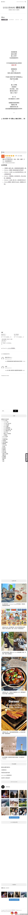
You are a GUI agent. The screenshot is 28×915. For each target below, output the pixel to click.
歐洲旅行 (4, 448)
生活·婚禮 (4, 452)
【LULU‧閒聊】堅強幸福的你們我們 (13, 170)
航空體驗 (4, 456)
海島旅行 (4, 449)
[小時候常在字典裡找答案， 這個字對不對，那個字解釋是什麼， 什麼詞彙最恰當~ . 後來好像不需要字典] (5, 811)
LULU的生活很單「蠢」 (8, 429)
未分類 (3, 446)
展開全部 (3, 419)
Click (26, 457)
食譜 (3, 461)
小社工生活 (6, 432)
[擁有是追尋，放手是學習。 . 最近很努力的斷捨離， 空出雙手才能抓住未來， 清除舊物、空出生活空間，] (14, 803)
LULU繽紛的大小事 (7, 430)
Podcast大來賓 (5, 436)
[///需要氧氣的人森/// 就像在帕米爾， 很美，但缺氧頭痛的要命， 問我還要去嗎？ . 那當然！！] (23, 811)
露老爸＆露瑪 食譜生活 (5, 767)
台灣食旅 (4, 440)
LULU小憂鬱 (6, 426)
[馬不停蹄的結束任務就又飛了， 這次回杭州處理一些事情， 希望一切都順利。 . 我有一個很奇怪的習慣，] (5, 803)
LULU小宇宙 (4, 420)
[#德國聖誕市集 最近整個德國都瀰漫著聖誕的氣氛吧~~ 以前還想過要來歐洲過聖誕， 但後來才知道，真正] (5, 794)
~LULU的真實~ (4, 19)
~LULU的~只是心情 (7, 423)
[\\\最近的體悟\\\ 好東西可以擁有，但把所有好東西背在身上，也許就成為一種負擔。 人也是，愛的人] (14, 811)
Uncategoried (4, 437)
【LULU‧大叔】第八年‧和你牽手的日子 (15, 180)
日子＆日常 (4, 445)
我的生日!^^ (3, 334)
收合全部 (7, 419)
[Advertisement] (14, 36)
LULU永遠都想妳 (7, 427)
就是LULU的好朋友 (7, 433)
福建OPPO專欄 (5, 453)
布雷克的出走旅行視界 (5, 772)
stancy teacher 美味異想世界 (6, 775)
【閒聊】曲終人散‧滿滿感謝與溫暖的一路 (15, 168)
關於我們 (4, 458)
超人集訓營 (16, 334)
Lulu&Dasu (11, 19)
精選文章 (4, 455)
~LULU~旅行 (6, 422)
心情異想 (5, 435)
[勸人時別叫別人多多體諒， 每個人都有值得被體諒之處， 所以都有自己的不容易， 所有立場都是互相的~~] (14, 794)
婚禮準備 (4, 443)
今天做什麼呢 (5, 439)
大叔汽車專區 (5, 442)
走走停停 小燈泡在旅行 (5, 777)
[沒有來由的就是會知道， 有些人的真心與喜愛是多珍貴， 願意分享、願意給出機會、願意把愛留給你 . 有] (23, 803)
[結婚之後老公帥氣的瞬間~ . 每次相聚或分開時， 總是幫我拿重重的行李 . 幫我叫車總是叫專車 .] (23, 794)
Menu (3, 1)
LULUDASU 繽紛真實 (14, 7)
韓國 (3, 459)
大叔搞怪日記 (3, 769)
